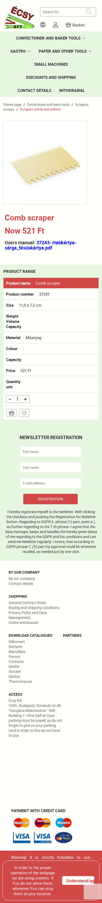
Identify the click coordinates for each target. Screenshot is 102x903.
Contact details (21, 583)
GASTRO (18, 51)
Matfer (14, 666)
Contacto (16, 661)
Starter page (12, 104)
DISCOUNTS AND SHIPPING (51, 77)
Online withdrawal (23, 622)
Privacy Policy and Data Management (28, 615)
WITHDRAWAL (72, 90)
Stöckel (14, 671)
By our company (22, 578)
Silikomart (17, 641)
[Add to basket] (11, 413)
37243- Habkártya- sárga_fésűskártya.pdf (40, 245)
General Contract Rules (27, 602)
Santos (14, 676)
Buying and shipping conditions (34, 607)
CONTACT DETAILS (34, 90)
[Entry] (56, 25)
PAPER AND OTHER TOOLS (63, 51)
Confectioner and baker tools (48, 104)
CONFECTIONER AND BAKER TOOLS (48, 38)
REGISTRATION (50, 498)
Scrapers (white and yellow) (40, 109)
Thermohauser (20, 681)
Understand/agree (80, 881)
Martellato (17, 651)
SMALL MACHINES (51, 64)
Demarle (15, 646)
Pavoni (14, 656)
